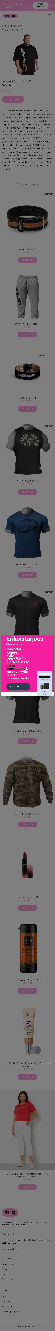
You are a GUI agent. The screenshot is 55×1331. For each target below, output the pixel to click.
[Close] (3, 637)
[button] (18, 686)
